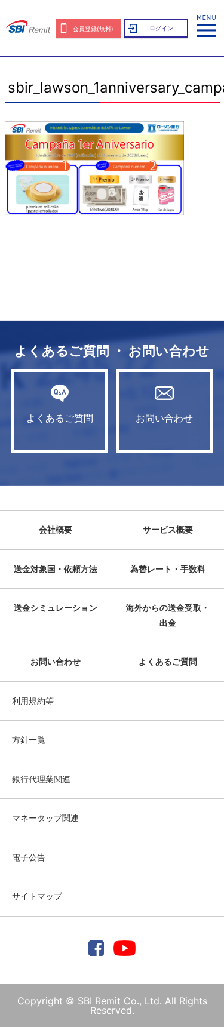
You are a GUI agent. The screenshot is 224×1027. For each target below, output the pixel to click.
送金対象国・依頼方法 (55, 569)
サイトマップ (37, 896)
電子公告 (28, 857)
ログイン (161, 28)
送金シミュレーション (55, 607)
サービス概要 (168, 529)
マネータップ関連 (45, 818)
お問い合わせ (164, 418)
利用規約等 (33, 701)
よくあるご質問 (59, 418)
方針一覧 (28, 739)
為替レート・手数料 (167, 569)
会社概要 (55, 529)
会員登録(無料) (93, 28)
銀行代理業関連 (41, 779)
